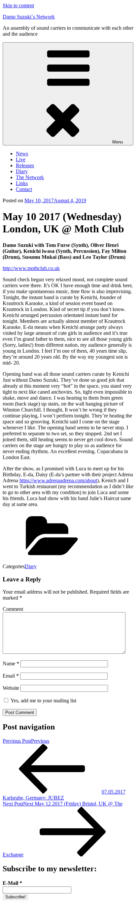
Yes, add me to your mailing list (42, 700)
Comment (13, 609)
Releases (25, 165)
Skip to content (18, 5)
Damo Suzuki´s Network (29, 17)
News (22, 153)
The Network (30, 177)
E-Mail (12, 883)
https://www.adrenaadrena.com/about (58, 480)
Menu (117, 141)
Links (22, 183)
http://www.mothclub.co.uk (31, 268)
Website (11, 688)
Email (11, 676)
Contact (24, 189)
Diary (22, 171)
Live (20, 159)
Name (11, 663)
